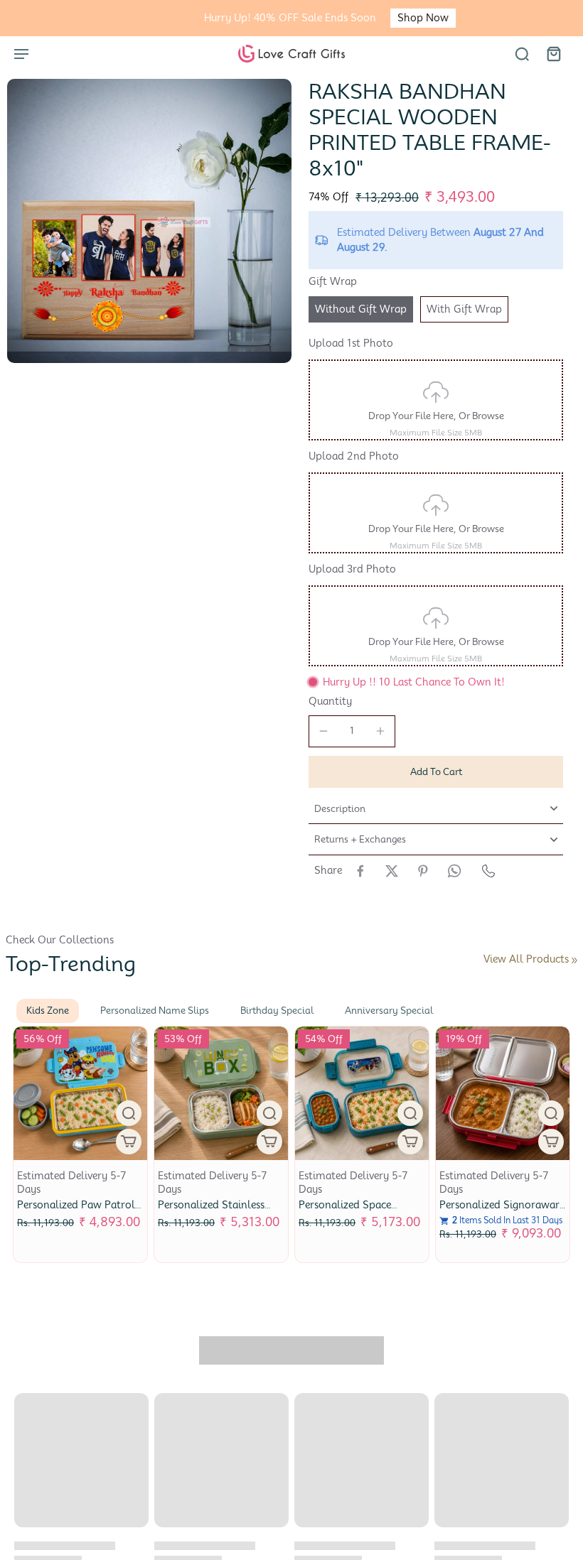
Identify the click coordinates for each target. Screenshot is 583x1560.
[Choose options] (128, 1141)
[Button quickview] (128, 1113)
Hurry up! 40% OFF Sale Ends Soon (252, 17)
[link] (574, 960)
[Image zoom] (149, 221)
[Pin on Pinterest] (423, 871)
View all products (526, 959)
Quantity (330, 701)
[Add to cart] (551, 1141)
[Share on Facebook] (360, 871)
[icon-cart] (553, 53)
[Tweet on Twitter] (391, 871)
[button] (436, 772)
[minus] (323, 731)
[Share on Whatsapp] (454, 871)
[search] (521, 53)
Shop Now (384, 17)
